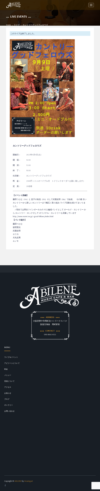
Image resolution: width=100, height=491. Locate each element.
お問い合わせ (9, 411)
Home (8, 25)
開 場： (17, 160)
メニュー (7, 375)
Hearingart (28, 481)
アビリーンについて (12, 363)
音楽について (9, 381)
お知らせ (7, 393)
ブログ (6, 399)
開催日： (17, 154)
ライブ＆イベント (11, 357)
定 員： (17, 186)
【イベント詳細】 (20, 195)
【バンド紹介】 (19, 220)
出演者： (17, 175)
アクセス (7, 387)
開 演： (17, 165)
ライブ (17, 25)
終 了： (17, 170)
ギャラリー (8, 405)
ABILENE (17, 481)
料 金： (17, 181)
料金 (6, 369)
